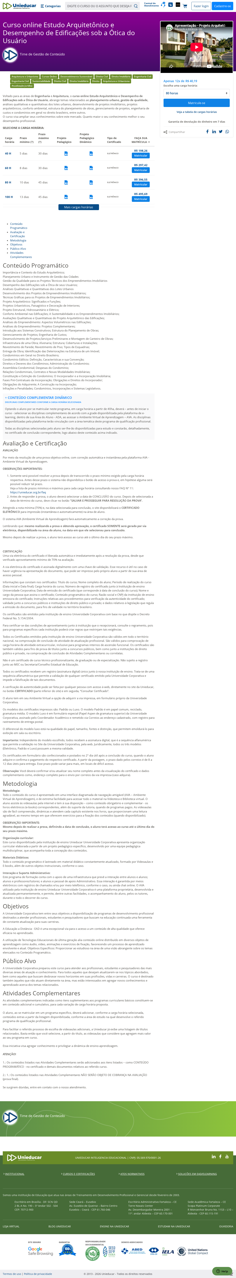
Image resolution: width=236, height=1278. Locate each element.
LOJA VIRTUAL (11, 1226)
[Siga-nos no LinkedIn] (214, 1156)
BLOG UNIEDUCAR (59, 1226)
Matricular (140, 155)
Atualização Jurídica (22, 85)
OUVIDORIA (226, 1226)
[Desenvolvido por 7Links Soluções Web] (198, 1274)
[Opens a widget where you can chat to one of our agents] (222, 1271)
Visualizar (66, 153)
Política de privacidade (38, 1274)
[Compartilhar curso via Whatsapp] (227, 132)
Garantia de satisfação (68, 1250)
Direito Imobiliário (121, 76)
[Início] (19, 6)
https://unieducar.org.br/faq (28, 492)
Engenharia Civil (142, 76)
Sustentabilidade (41, 81)
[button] (51, 6)
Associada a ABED (133, 1251)
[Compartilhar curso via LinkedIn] (214, 131)
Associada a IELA (168, 1251)
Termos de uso (12, 1274)
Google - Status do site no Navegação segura (40, 1251)
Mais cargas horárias (78, 207)
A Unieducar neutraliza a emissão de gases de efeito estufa (92, 1253)
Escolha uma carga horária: (181, 85)
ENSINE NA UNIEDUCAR (114, 1226)
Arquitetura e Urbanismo (25, 76)
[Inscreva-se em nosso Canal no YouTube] (227, 1156)
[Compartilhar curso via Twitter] (221, 131)
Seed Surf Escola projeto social (109, 1253)
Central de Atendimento (151, 4)
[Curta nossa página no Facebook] (220, 1156)
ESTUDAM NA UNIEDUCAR (174, 1226)
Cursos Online (49, 76)
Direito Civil (102, 76)
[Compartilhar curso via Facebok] (207, 131)
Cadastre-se (222, 6)
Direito (95, 81)
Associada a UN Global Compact (192, 1251)
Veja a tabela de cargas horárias (197, 112)
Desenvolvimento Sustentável (76, 76)
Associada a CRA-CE (154, 1251)
